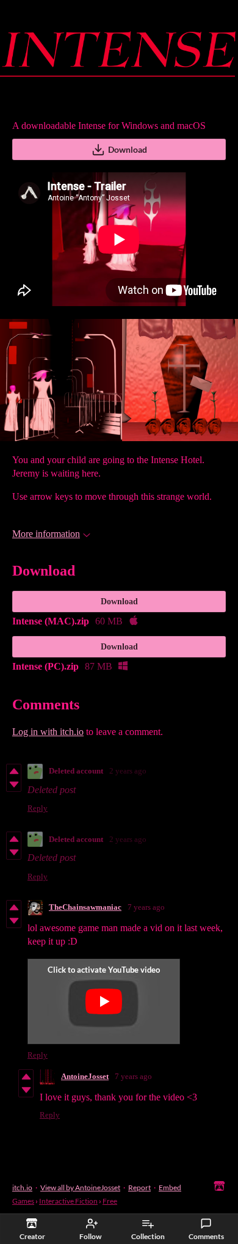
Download (127, 149)
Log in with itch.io (48, 731)
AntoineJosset (85, 1076)
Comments (206, 1236)
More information (46, 534)
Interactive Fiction (68, 1201)
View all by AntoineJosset (80, 1187)
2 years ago (127, 770)
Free (110, 1201)
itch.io (22, 1187)
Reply (37, 808)
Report (139, 1187)
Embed (170, 1187)
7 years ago (146, 907)
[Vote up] (14, 771)
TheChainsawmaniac (85, 907)
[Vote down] (14, 784)
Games (23, 1201)
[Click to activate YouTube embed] (103, 1001)
